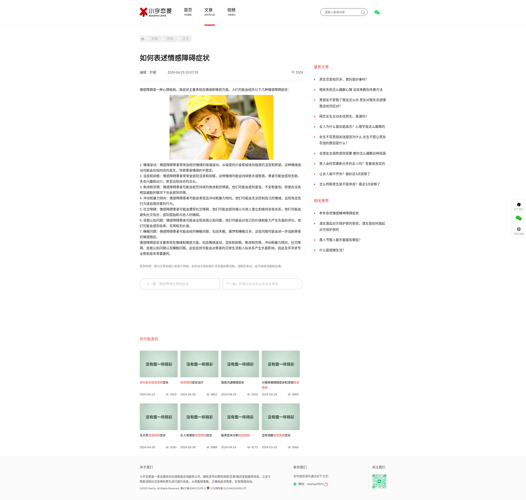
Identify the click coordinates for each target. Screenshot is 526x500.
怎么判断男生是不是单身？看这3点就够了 (349, 184)
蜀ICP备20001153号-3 (193, 488)
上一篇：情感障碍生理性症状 (167, 284)
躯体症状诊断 (235, 435)
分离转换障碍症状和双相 (280, 385)
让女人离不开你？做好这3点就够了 (344, 174)
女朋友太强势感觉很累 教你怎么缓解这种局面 (352, 153)
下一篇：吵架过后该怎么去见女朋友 (252, 284)
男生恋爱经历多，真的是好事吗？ (344, 79)
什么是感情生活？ (332, 250)
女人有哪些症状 (196, 435)
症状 (154, 382)
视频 (231, 10)
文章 (208, 10)
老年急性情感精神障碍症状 (339, 213)
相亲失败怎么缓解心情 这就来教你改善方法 (351, 89)
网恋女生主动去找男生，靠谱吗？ (344, 116)
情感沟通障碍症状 (232, 382)
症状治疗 (191, 382)
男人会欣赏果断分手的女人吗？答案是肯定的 (352, 163)
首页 (188, 10)
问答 (170, 38)
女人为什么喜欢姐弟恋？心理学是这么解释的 (352, 126)
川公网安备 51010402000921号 (228, 488)
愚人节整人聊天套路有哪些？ (340, 240)
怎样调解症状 (276, 435)
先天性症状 (153, 435)
